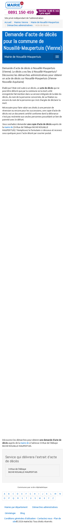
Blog (22, 513)
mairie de (8, 127)
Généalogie (10, 513)
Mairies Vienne (21, 22)
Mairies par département (16, 507)
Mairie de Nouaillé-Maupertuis (45, 22)
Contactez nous (44, 518)
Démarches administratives (20, 25)
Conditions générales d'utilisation (20, 518)
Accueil (8, 22)
